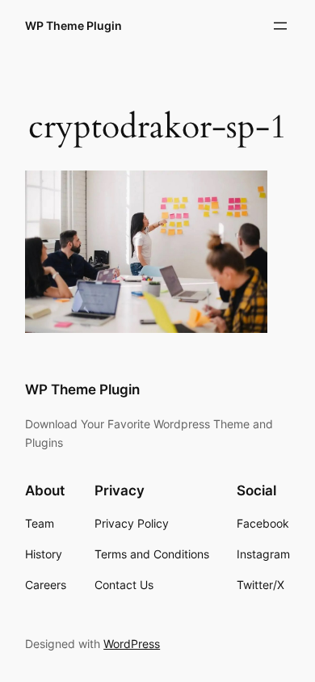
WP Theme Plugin (73, 25)
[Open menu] (280, 26)
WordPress (131, 643)
